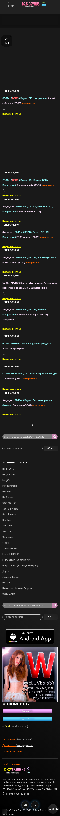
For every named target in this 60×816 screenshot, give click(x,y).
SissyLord (6, 520)
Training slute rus (10, 548)
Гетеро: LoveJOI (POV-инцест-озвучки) (20, 565)
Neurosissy (7, 491)
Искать (51, 448)
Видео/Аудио (11, 91)
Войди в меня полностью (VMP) (17, 560)
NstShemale (8, 497)
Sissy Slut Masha (10, 508)
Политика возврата (12, 752)
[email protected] (19, 726)
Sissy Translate (9, 514)
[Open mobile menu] (4, 4)
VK (25, 805)
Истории (6, 582)
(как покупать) (24, 739)
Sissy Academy (9, 503)
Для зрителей (9, 739)
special (5, 542)
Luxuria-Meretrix (9, 486)
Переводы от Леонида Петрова (17, 588)
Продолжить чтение (11, 114)
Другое (5, 571)
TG (34, 805)
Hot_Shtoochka (9, 474)
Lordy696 (6, 480)
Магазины (53, 809)
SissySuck (7, 525)
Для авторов (9, 745)
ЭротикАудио (8, 594)
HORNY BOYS (8, 468)
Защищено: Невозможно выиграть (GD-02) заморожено (25, 315)
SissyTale (6, 531)
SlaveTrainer (8, 537)
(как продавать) (24, 745)
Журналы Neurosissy (12, 577)
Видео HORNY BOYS (11, 554)
